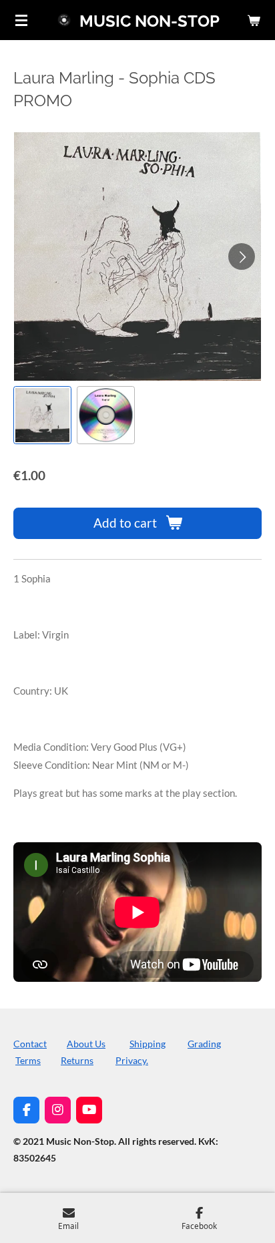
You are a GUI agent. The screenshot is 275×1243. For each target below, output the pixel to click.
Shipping (147, 1043)
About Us (86, 1043)
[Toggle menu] (21, 20)
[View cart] (253, 20)
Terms (28, 1060)
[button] (42, 415)
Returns (77, 1060)
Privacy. (131, 1060)
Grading (204, 1043)
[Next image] (241, 256)
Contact (30, 1043)
